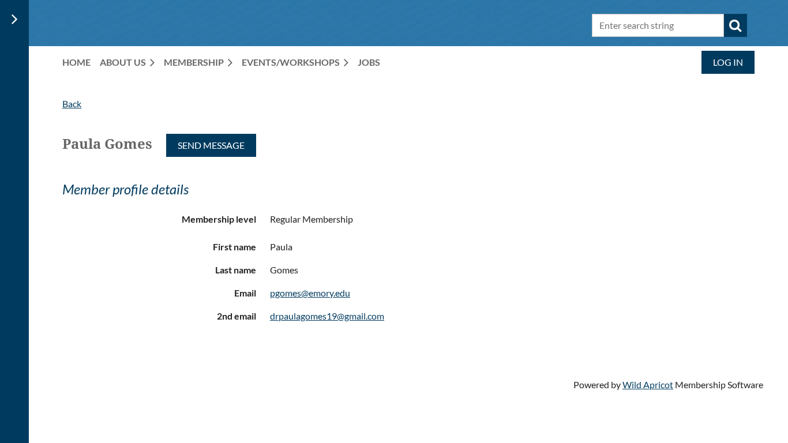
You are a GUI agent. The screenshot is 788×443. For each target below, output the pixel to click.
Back (71, 103)
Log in (728, 62)
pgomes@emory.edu (310, 292)
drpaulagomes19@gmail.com (327, 315)
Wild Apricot (647, 384)
